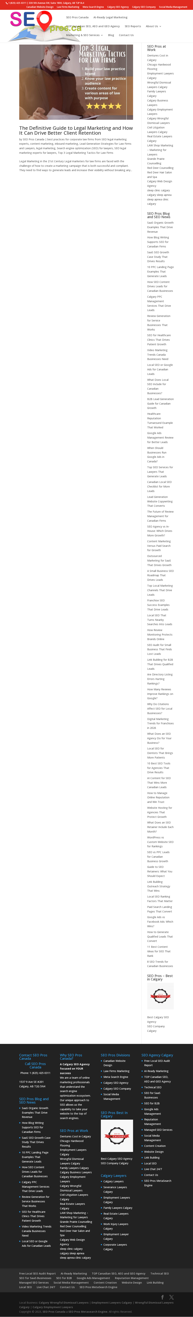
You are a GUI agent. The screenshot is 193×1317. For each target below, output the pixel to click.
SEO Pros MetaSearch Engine (98, 1287)
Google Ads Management (93, 1278)
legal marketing (45, 148)
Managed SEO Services (158, 1130)
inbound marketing (66, 143)
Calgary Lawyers (113, 1181)
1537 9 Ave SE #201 (31, 1082)
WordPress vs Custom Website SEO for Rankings (160, 842)
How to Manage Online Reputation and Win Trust (158, 797)
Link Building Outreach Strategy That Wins (158, 886)
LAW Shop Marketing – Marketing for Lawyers (160, 150)
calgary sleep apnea (159, 195)
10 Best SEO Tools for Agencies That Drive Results (158, 768)
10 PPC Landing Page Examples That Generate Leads (160, 271)
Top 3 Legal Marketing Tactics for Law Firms (85, 152)
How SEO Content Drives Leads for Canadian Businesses (160, 286)
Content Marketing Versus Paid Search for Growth (159, 545)
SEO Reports (133, 26)
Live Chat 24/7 (153, 1169)
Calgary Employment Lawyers (53, 1307)
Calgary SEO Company (144, 7)
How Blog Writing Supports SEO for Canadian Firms (158, 242)
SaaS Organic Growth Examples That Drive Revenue (160, 227)
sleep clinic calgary (158, 190)
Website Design (154, 1151)
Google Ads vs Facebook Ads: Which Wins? (160, 921)
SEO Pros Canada (77, 17)
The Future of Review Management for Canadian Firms (160, 516)
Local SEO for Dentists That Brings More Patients (160, 753)
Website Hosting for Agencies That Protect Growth (159, 812)
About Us (152, 26)
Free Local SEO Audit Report (37, 1273)
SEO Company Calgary (114, 1163)
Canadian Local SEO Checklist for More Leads (159, 486)
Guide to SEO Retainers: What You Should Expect (159, 871)
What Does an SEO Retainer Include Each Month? (160, 827)
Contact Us (126, 35)
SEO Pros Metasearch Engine (87, 1311)
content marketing (41, 143)
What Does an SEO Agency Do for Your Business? (159, 738)
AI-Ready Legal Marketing (110, 17)
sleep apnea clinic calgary (75, 1257)
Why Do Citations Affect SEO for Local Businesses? (159, 708)
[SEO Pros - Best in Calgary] (160, 996)
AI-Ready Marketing (156, 1071)
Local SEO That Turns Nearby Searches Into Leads (159, 619)
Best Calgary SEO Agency (116, 1158)
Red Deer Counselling (160, 168)
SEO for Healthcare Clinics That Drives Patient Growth (159, 339)
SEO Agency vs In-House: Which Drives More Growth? (159, 531)
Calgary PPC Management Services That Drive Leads (35, 1186)
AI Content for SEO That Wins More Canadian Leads (159, 782)
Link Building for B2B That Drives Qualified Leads (160, 664)
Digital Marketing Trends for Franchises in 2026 (160, 723)
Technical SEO (153, 1087)
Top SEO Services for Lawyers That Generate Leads (160, 471)
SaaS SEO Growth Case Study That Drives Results (158, 256)
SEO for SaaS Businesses (35, 1278)
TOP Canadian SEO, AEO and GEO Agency (93, 26)
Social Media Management (173, 7)
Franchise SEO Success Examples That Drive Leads (158, 605)
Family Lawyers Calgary (74, 1168)
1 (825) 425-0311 (40, 1073)
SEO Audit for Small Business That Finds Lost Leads (159, 649)
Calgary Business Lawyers (76, 1172)
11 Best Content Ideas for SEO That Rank (159, 951)
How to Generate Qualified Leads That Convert (160, 936)
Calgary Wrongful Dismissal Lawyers (64, 1302)
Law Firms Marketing (68, 7)
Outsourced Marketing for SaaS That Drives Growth (159, 560)
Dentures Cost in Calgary (75, 1136)
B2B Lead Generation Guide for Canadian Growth (160, 403)
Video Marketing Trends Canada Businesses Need (157, 354)
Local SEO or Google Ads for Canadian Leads (160, 369)
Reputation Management (132, 1278)
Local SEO (150, 1163)
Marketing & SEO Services (83, 35)
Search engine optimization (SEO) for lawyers (85, 148)
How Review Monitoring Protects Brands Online (159, 634)
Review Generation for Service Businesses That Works (35, 1201)
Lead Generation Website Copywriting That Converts (160, 501)
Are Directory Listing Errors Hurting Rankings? (160, 679)
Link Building (152, 1157)
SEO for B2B (152, 1103)
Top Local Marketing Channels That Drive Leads (160, 590)
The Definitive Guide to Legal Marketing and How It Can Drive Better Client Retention (76, 130)
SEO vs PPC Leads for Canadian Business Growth (158, 856)
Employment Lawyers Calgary (112, 1302)
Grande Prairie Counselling (76, 1222)
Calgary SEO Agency (118, 7)
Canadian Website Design (40, 7)
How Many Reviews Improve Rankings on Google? (160, 693)
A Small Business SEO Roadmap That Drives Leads (160, 575)
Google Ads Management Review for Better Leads (160, 437)
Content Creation (155, 1146)
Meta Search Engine (93, 7)
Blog (111, 35)
